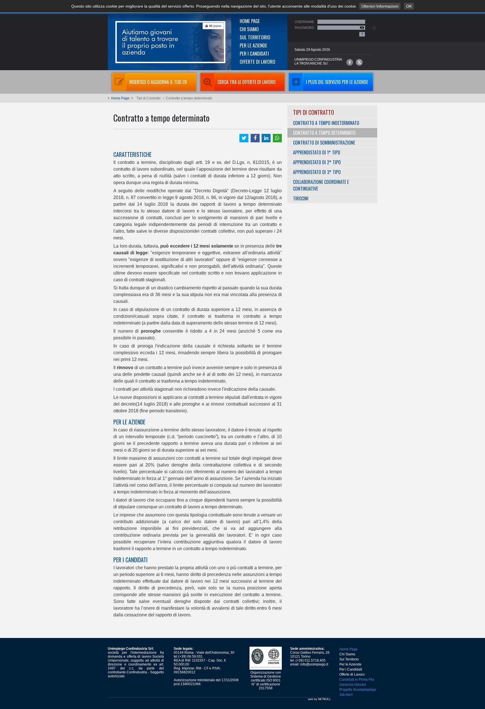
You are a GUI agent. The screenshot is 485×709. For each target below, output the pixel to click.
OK (409, 6)
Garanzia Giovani (352, 685)
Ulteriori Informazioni (380, 6)
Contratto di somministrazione (324, 142)
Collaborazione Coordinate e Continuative (321, 185)
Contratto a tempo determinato (324, 132)
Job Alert (346, 695)
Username (304, 22)
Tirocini (300, 198)
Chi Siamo (249, 29)
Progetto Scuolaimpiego (357, 690)
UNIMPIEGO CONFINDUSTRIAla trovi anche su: (318, 61)
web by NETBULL (319, 699)
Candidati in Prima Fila (356, 679)
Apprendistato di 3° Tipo (317, 172)
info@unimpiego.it (314, 664)
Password (304, 28)
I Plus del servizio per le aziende (337, 82)
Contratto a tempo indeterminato (326, 123)
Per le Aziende (253, 45)
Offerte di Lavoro (257, 61)
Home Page (250, 20)
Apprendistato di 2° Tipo (317, 162)
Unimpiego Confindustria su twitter (359, 62)
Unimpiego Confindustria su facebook (349, 62)
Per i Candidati (254, 53)
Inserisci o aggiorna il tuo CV (158, 82)
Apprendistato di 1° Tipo (316, 152)
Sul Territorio (255, 37)
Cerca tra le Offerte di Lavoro (247, 82)
